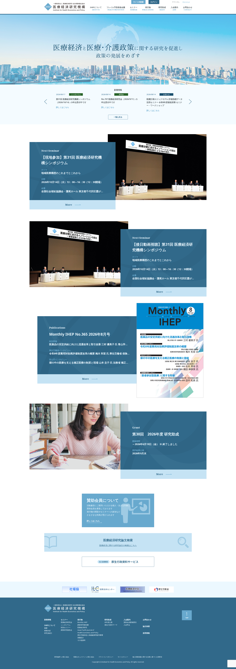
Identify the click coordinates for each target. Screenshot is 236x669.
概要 (45, 628)
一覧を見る (118, 117)
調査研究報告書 (83, 625)
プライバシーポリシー (106, 657)
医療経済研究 (82, 627)
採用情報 (146, 633)
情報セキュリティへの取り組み (84, 657)
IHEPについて (49, 625)
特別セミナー (65, 627)
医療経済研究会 (66, 622)
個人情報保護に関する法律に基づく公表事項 (147, 657)
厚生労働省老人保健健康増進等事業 (90, 635)
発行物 (80, 619)
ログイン (153, 2)
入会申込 (127, 625)
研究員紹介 (48, 633)
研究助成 (107, 619)
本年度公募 (108, 622)
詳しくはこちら (62, 107)
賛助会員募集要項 (130, 622)
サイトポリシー (123, 657)
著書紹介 (80, 638)
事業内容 (47, 631)
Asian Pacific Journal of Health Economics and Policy (87, 631)
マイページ (186, 2)
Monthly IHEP (82, 622)
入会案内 (127, 619)
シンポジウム (65, 625)
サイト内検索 (138, 2)
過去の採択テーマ (110, 625)
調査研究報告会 (66, 630)
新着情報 (47, 619)
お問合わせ (147, 619)
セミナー (64, 619)
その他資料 (81, 640)
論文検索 (146, 626)
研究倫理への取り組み (61, 657)
